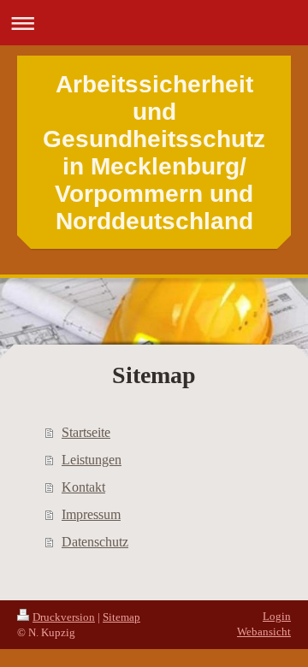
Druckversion (64, 617)
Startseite (86, 432)
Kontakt (83, 487)
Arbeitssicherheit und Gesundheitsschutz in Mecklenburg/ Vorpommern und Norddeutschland (154, 152)
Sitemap (121, 617)
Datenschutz (95, 541)
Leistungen (91, 459)
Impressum (91, 514)
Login (277, 616)
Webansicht (264, 631)
